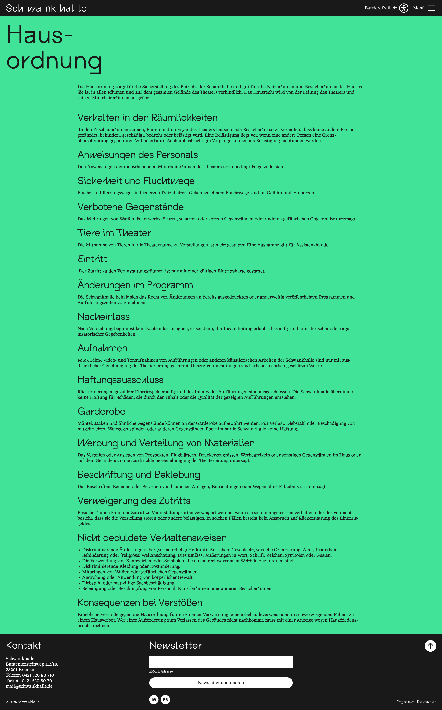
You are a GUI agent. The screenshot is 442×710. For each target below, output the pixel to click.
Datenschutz (426, 702)
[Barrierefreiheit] (386, 8)
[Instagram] (153, 699)
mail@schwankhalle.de (29, 686)
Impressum (406, 702)
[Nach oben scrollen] (430, 646)
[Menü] (424, 8)
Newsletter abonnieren (221, 683)
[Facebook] (165, 699)
